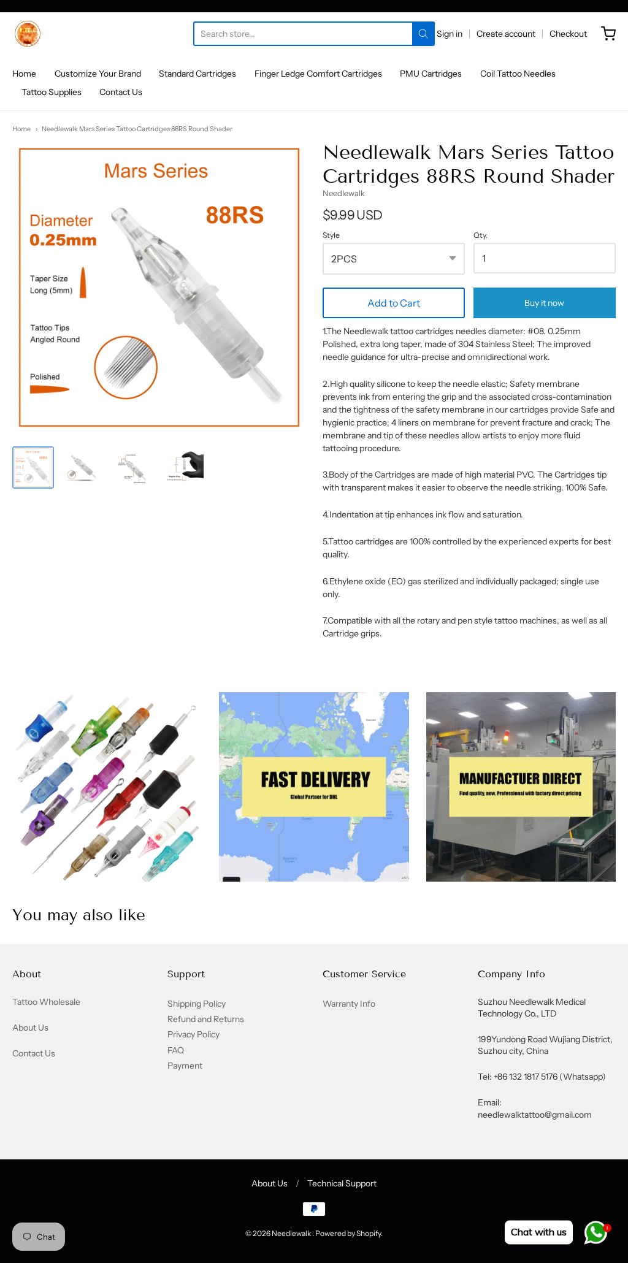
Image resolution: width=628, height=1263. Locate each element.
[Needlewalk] (27, 33)
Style (331, 235)
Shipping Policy (196, 1003)
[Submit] (423, 33)
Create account (506, 33)
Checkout (568, 33)
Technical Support (342, 1183)
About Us (30, 1027)
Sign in (449, 33)
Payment (184, 1065)
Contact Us (120, 91)
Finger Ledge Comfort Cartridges (318, 73)
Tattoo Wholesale (46, 1001)
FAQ (175, 1050)
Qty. (480, 235)
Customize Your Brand (98, 73)
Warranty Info (349, 1003)
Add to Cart (393, 303)
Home (24, 73)
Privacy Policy (193, 1034)
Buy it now (544, 302)
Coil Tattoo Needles (518, 73)
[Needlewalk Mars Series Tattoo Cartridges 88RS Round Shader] (33, 467)
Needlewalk (344, 193)
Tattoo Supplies (51, 91)
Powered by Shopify (348, 1233)
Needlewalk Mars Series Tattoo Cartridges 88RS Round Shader (137, 128)
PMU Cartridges (431, 73)
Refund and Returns (205, 1019)
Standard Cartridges (197, 73)
